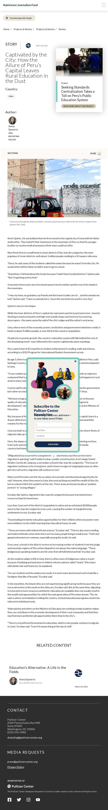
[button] (53, 410)
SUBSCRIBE (53, 444)
